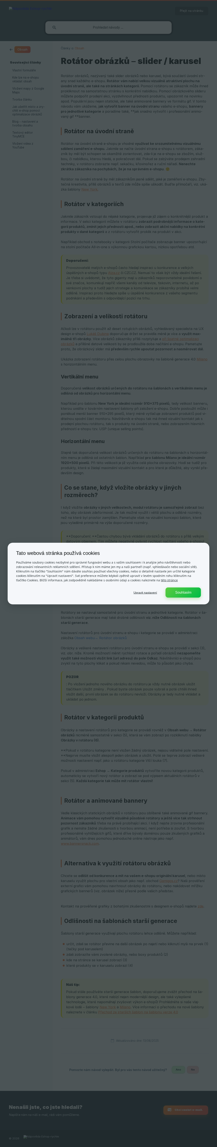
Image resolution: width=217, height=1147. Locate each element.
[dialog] (108, 573)
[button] (145, 592)
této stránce (169, 580)
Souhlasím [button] (183, 592)
